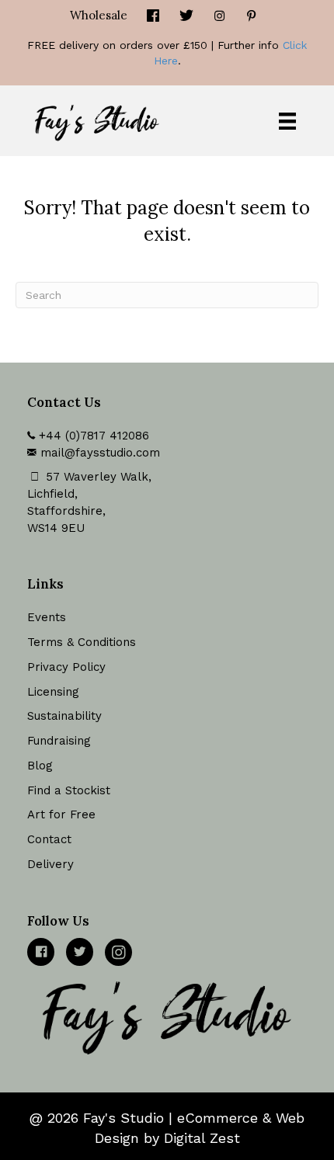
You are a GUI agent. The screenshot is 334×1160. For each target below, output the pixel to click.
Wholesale (98, 15)
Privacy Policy (66, 667)
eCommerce (217, 1118)
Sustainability (64, 716)
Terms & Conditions (81, 642)
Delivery (50, 864)
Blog (40, 766)
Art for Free (61, 814)
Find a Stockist (68, 790)
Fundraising (59, 741)
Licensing (53, 692)
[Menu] (287, 121)
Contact (49, 839)
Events (46, 617)
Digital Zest (202, 1138)
